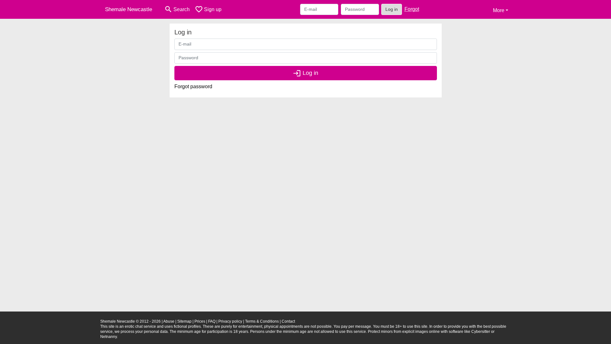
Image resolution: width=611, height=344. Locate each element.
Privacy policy (230, 321)
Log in (391, 9)
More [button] (498, 10)
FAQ (211, 321)
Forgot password (193, 86)
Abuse (168, 321)
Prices (199, 321)
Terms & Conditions (262, 321)
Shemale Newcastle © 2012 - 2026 (130, 321)
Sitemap (184, 321)
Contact (288, 321)
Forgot (411, 9)
